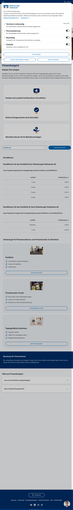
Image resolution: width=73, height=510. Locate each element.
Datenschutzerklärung (11, 18)
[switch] (67, 31)
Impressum (24, 18)
